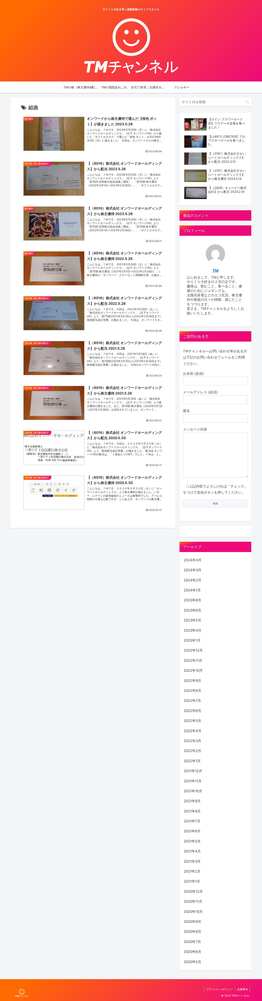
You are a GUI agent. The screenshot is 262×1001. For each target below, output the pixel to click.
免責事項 (242, 989)
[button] (247, 102)
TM (215, 270)
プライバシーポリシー (219, 989)
